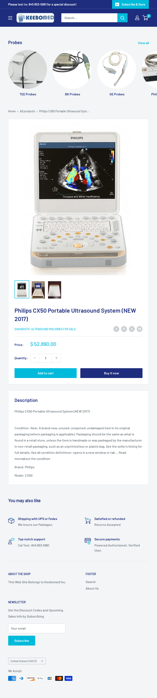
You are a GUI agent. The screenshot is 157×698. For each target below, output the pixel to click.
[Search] (122, 17)
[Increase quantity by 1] (56, 358)
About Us (92, 588)
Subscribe (21, 640)
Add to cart (46, 373)
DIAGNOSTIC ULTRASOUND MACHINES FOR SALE (45, 329)
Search (91, 582)
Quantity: (21, 358)
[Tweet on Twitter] (132, 329)
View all (144, 43)
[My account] (137, 18)
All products (27, 111)
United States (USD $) (23, 661)
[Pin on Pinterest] (124, 329)
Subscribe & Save (133, 4)
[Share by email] (139, 329)
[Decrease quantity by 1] (34, 358)
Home (12, 111)
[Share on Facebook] (116, 329)
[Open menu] (10, 18)
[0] (145, 17)
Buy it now (111, 373)
